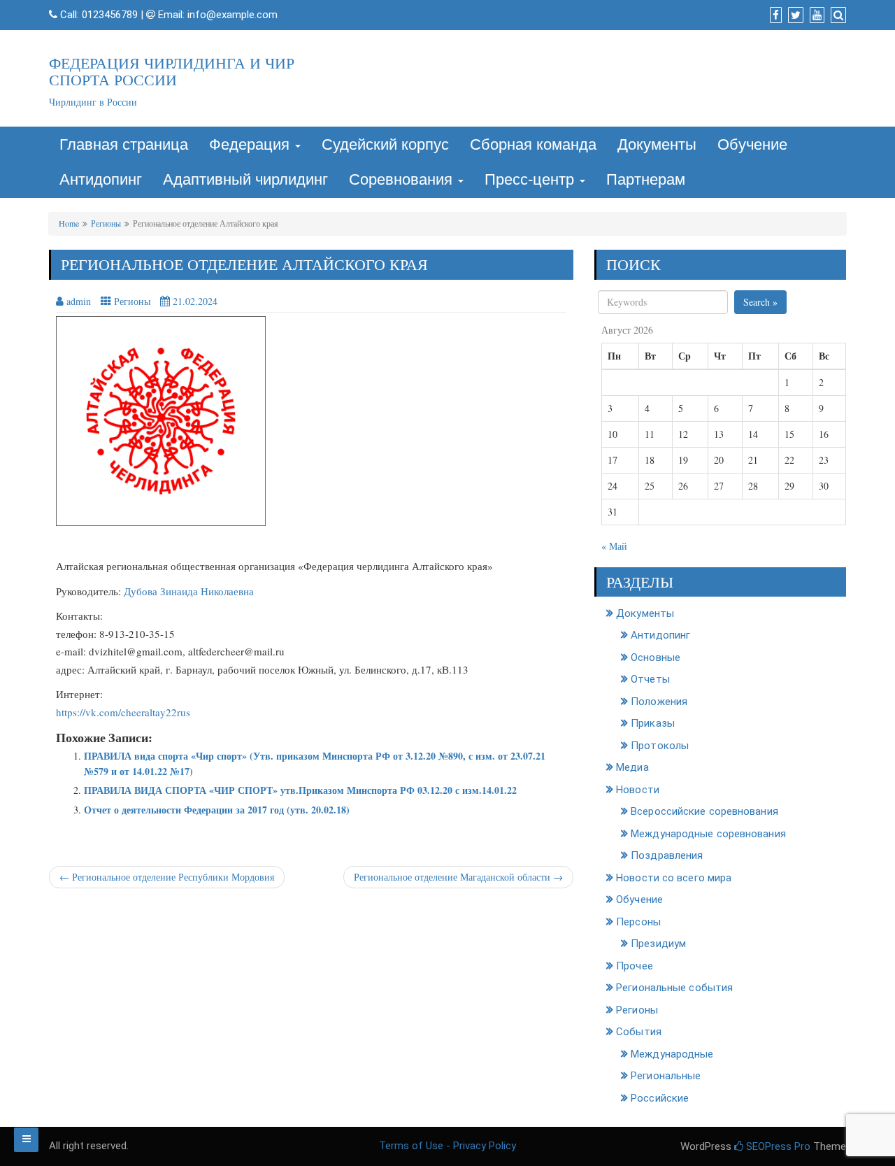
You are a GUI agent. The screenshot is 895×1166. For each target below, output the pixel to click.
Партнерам (645, 179)
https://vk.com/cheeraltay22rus (123, 712)
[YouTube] (815, 15)
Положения (659, 701)
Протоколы (660, 745)
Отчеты (650, 679)
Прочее (634, 966)
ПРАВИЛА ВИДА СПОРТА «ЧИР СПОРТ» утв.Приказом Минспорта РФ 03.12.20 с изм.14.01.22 (300, 790)
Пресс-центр (531, 179)
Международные (672, 1054)
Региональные (666, 1075)
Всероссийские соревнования (704, 811)
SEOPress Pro (776, 1146)
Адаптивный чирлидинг (245, 179)
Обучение (752, 144)
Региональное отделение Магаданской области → (458, 876)
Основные (655, 657)
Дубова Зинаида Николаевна (189, 591)
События (638, 1031)
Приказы (653, 723)
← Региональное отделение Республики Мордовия (166, 876)
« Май (614, 546)
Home (69, 223)
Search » (760, 301)
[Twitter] (794, 15)
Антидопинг (100, 179)
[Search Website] (836, 15)
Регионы (106, 223)
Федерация (251, 144)
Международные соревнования (708, 833)
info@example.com (232, 14)
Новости (637, 789)
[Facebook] (774, 15)
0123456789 (110, 14)
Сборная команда (533, 144)
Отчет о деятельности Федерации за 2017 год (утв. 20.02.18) (217, 809)
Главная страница (123, 144)
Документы (656, 144)
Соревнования (403, 179)
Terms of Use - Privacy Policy (447, 1145)
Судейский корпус (385, 144)
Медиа (632, 767)
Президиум (658, 943)
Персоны (638, 922)
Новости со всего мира (673, 878)
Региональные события (674, 987)
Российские (660, 1098)
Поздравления (667, 855)
